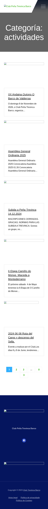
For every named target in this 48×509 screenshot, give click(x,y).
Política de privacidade (30, 497)
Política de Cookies (24, 500)
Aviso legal (12, 497)
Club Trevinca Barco (31, 490)
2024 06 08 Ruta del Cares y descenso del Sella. (21, 337)
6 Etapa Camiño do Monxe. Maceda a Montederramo (19, 275)
